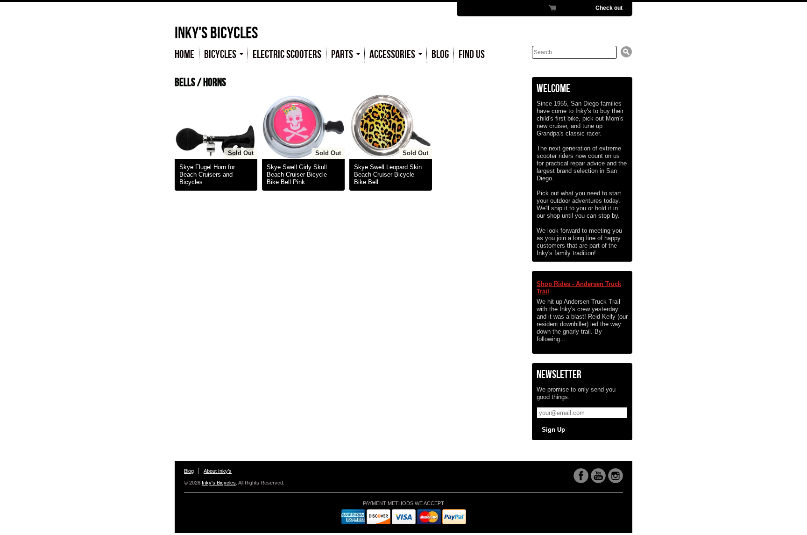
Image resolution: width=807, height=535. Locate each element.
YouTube (598, 475)
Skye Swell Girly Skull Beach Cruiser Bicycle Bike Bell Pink (297, 174)
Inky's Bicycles (216, 33)
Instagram (615, 475)
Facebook (580, 475)
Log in (470, 8)
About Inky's (218, 471)
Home (184, 54)
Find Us (472, 54)
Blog (440, 54)
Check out (609, 8)
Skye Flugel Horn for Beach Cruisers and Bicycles (207, 174)
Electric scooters (287, 54)
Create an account (513, 8)
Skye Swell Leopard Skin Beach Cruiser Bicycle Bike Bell (388, 174)
